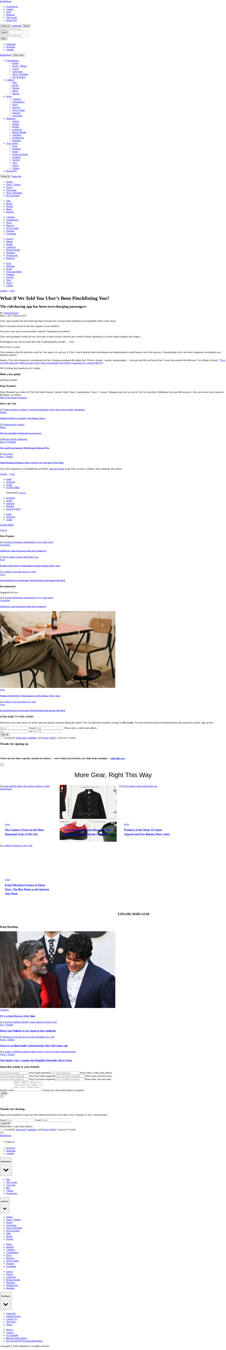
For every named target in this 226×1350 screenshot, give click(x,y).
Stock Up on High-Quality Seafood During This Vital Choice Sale (34, 1045)
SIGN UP (5, 1123)
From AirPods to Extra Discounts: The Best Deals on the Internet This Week (32, 580)
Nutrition (16, 135)
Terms (9, 1324)
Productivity (18, 138)
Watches (16, 113)
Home (15, 151)
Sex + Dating (6, 456)
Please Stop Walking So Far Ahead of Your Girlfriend (28, 1030)
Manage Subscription (16, 1338)
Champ (9, 1190)
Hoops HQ (11, 20)
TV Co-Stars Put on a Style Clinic (17, 1016)
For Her (16, 160)
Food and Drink (20, 154)
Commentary (18, 102)
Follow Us (5, 26)
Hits (8, 1179)
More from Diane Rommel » (14, 397)
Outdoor (16, 157)
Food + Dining (19, 66)
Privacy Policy (49, 738)
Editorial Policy (13, 1316)
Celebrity (16, 99)
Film (14, 82)
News (15, 104)
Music (15, 91)
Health (15, 126)
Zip (30, 731)
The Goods (11, 17)
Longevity (17, 129)
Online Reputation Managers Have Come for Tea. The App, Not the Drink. (32, 463)
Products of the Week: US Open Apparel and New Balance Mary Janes (30, 566)
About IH (11, 1313)
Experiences (12, 6)
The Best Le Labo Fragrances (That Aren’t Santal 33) (23, 551)
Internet (16, 93)
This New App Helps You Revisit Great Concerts (20, 433)
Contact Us (11, 1319)
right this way (118, 758)
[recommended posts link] (28, 813)
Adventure (17, 71)
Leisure (3, 290)
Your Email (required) (39, 1072)
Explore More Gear (133, 913)
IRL (8, 1188)
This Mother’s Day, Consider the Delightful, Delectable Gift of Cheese (36, 1060)
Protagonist (11, 1193)
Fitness (15, 124)
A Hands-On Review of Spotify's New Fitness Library (23, 418)
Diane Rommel (11, 313)
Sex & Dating (19, 77)
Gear (12, 290)
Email (32, 728)
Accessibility (12, 1335)
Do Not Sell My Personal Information (24, 1341)
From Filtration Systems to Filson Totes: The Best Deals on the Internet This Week (27, 889)
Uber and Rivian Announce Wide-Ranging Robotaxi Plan (24, 448)
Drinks (15, 63)
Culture (9, 9)
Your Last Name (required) (42, 1079)
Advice (15, 121)
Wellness (10, 14)
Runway (16, 107)
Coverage (11, 1185)
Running (16, 140)
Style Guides (18, 110)
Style (8, 12)
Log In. (22, 492)
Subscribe (16, 25)
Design (15, 88)
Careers (10, 1332)
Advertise (11, 1322)
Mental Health (19, 132)
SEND (4, 1093)
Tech (14, 162)
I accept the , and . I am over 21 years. (40, 738)
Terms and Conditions (26, 738)
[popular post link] (26, 542)
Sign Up (4, 734)
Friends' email (7, 1090)
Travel (15, 68)
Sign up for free (56, 468)
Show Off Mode (20, 74)
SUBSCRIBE (13, 487)
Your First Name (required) (42, 1076)
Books (15, 85)
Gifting (15, 168)
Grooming (17, 115)
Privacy (10, 1330)
